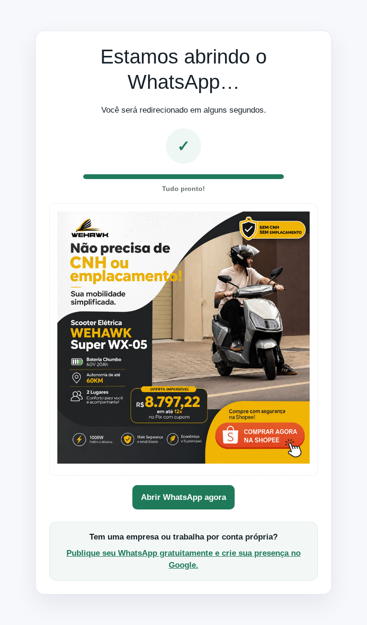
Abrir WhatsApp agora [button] (183, 497)
